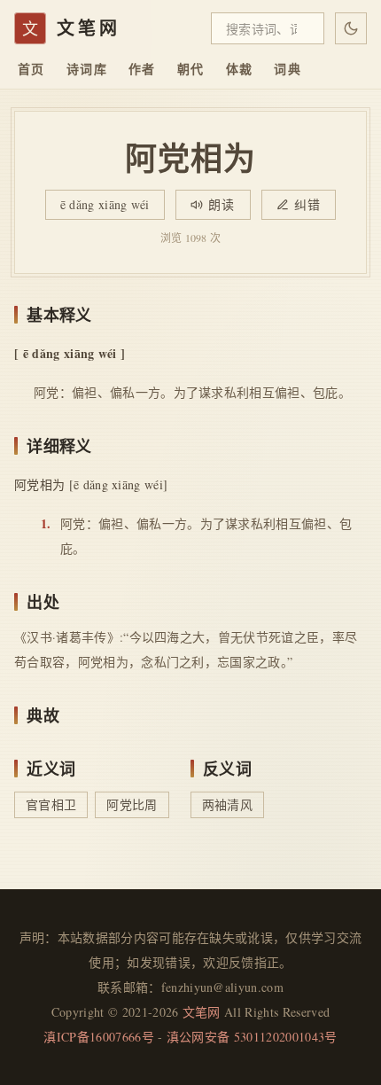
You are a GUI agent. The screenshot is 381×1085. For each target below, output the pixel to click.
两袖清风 (227, 804)
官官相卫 (51, 804)
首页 (31, 68)
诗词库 (86, 68)
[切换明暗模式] (351, 28)
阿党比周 (131, 804)
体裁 (239, 68)
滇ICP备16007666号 (98, 1036)
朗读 (222, 204)
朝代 (191, 68)
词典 (287, 68)
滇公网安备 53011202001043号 (252, 1036)
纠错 (308, 204)
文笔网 (202, 1011)
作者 (142, 68)
